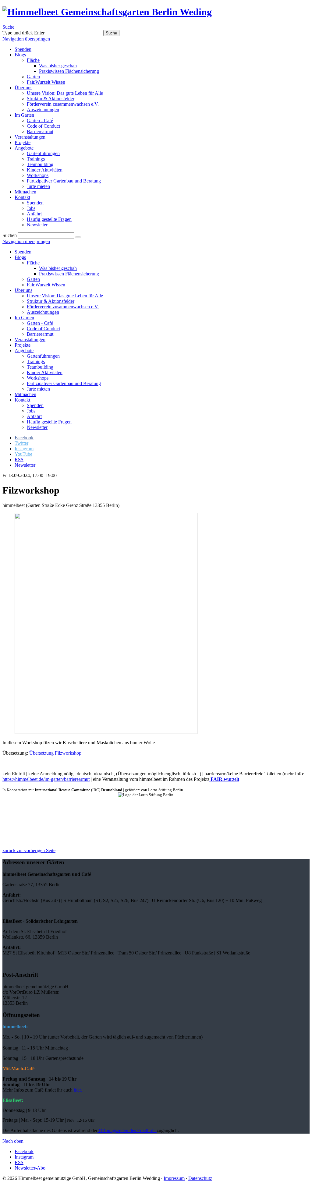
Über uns (23, 290)
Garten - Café (40, 323)
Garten (33, 279)
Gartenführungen (43, 356)
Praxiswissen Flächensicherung (69, 273)
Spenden (23, 251)
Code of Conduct (43, 328)
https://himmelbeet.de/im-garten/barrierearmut (46, 779)
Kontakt (22, 399)
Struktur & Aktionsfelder (50, 301)
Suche (8, 27)
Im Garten (24, 317)
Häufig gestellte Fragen (49, 421)
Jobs (31, 410)
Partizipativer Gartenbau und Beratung (64, 383)
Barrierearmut (40, 334)
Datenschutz (200, 1178)
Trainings (36, 361)
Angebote (24, 350)
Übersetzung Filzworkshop (55, 753)
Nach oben (12, 1141)
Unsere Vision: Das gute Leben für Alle (65, 295)
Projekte (22, 345)
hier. (78, 1089)
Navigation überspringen (26, 38)
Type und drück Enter (23, 32)
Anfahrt (34, 416)
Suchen (9, 235)
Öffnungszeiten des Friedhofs (127, 1130)
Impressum (174, 1178)
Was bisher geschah (58, 268)
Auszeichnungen (43, 312)
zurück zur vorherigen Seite (28, 850)
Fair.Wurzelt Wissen (46, 284)
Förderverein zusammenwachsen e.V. (63, 306)
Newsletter (37, 427)
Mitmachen (25, 394)
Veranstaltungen (30, 339)
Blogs (20, 257)
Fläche (33, 262)
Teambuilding (40, 367)
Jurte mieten (38, 388)
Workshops (37, 378)
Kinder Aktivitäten (44, 372)
